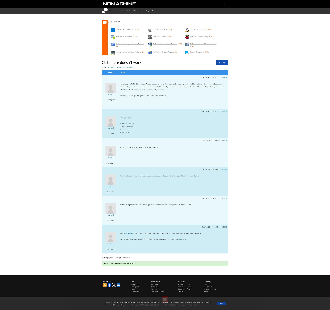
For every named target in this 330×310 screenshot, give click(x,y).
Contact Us (208, 287)
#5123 (224, 141)
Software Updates (158, 291)
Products (154, 287)
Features (154, 284)
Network (134, 289)
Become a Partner (210, 289)
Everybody (135, 284)
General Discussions (136, 11)
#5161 (224, 198)
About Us (207, 284)
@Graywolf (129, 233)
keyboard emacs (113, 67)
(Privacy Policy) (119, 305)
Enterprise (135, 287)
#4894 (224, 77)
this (179, 239)
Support (154, 289)
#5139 (224, 169)
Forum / (118, 11)
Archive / (125, 11)
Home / (112, 11)
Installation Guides (185, 287)
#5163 (224, 227)
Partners (181, 291)
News (206, 291)
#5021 (224, 111)
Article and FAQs (184, 284)
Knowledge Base (184, 289)
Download (135, 291)
